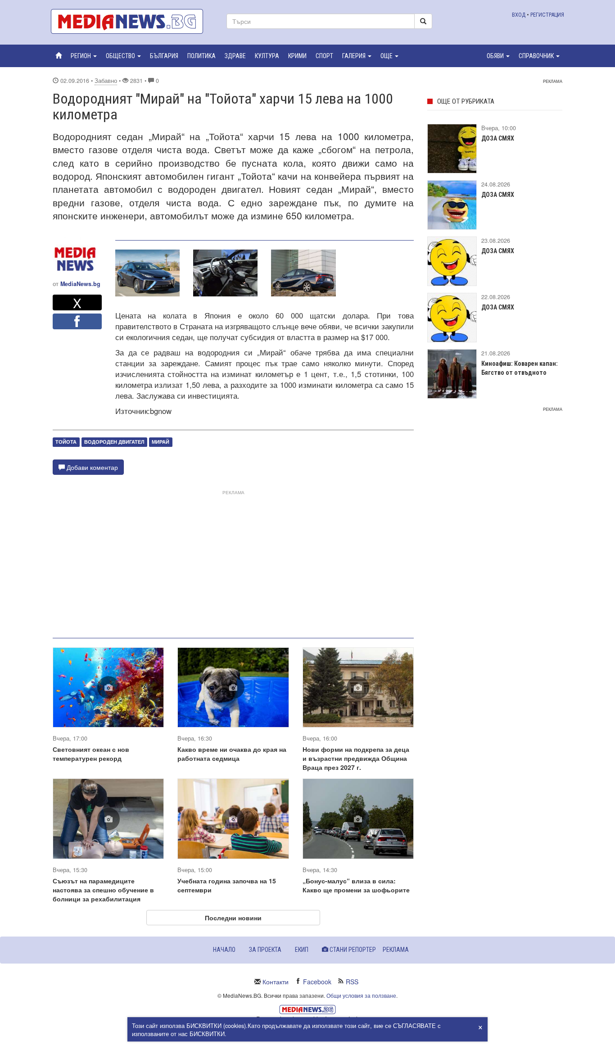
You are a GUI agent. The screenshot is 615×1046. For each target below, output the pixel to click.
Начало (224, 949)
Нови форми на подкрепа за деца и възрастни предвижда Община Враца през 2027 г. (356, 758)
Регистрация (547, 14)
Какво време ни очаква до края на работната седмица (231, 754)
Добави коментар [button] (91, 467)
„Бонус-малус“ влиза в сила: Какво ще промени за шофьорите (356, 885)
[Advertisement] (233, 560)
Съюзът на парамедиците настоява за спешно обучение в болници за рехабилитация (103, 889)
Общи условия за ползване (361, 995)
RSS (352, 981)
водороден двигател (114, 442)
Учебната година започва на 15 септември (226, 885)
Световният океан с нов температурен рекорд (91, 754)
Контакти (275, 981)
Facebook (317, 981)
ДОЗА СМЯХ (497, 138)
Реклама (396, 949)
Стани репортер (352, 949)
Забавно (106, 81)
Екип (301, 949)
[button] (83, 56)
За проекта (265, 949)
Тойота (66, 442)
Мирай (160, 442)
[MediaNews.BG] (132, 21)
